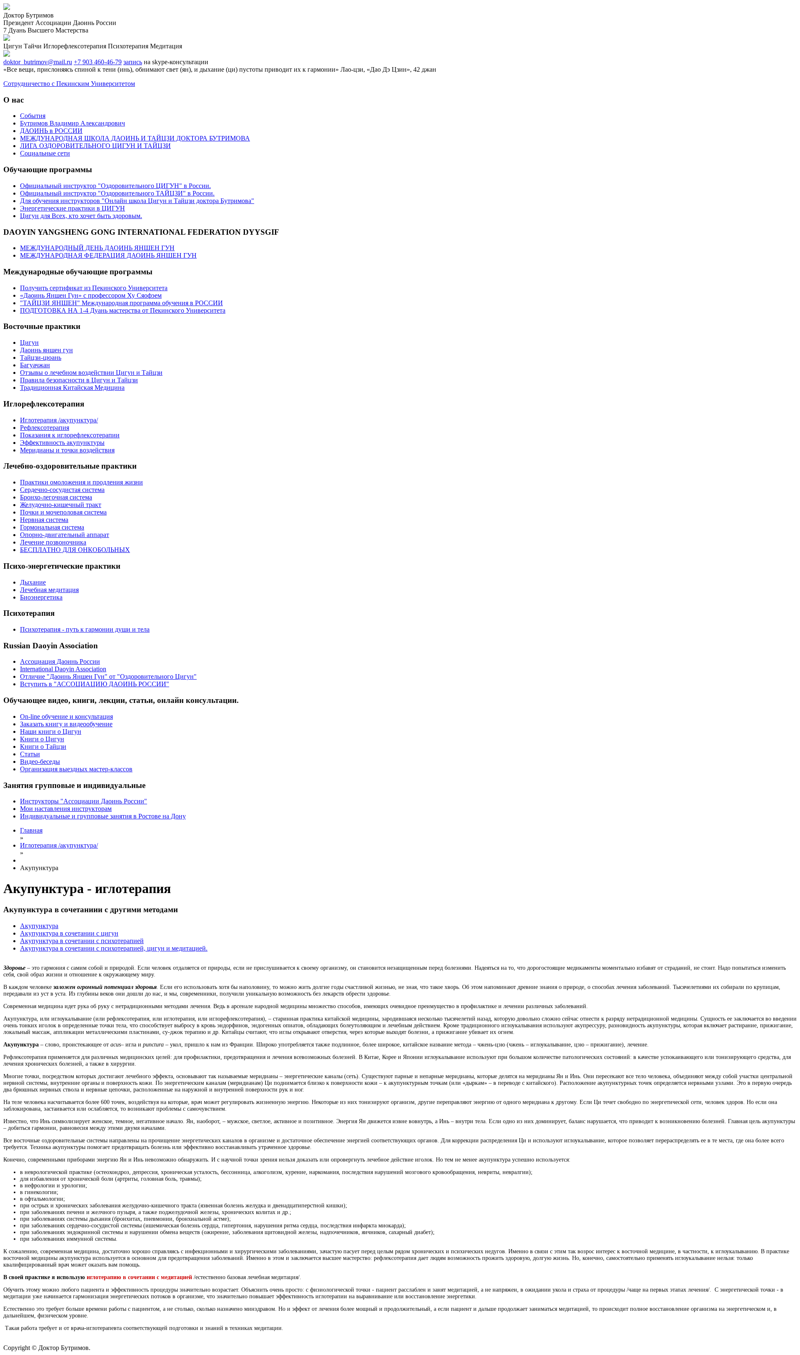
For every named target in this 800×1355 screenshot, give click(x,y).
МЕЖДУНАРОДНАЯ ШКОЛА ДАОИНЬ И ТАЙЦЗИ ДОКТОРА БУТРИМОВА (135, 138)
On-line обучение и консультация (66, 716)
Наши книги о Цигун (50, 731)
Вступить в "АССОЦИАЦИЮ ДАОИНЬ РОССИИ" (94, 684)
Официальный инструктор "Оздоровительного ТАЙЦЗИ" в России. (117, 193)
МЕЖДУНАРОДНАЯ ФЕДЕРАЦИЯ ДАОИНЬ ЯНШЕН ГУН (108, 255)
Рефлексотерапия (44, 427)
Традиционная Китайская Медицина (72, 387)
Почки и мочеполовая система (63, 512)
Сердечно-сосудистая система (62, 489)
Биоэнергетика (41, 597)
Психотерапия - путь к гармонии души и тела (85, 629)
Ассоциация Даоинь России (60, 661)
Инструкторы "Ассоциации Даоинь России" (83, 801)
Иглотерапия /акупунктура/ (59, 420)
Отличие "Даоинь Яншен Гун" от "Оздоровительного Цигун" (108, 676)
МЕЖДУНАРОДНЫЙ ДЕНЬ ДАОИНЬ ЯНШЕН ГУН (97, 247)
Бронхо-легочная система (56, 497)
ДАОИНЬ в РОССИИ (51, 130)
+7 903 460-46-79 (98, 61)
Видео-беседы (40, 761)
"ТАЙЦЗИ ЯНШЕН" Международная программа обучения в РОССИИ (121, 302)
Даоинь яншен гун (46, 350)
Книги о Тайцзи (43, 746)
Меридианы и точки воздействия (67, 450)
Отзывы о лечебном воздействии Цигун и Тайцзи (91, 372)
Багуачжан (35, 365)
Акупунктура (39, 925)
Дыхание (33, 582)
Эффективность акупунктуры (62, 442)
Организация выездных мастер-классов (76, 769)
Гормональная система (52, 527)
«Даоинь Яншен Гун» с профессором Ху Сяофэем (91, 295)
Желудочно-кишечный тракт (60, 504)
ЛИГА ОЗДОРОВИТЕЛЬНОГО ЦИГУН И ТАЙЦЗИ (95, 145)
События (32, 115)
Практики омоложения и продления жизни (81, 482)
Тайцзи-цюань (40, 357)
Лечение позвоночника (53, 542)
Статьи (30, 754)
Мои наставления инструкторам (66, 808)
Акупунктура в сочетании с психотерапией (82, 940)
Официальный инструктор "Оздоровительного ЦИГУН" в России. (115, 185)
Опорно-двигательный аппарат (64, 534)
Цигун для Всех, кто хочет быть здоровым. (81, 215)
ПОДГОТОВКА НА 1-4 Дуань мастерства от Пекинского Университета (122, 310)
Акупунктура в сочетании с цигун (69, 933)
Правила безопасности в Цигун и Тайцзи (79, 380)
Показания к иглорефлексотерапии (70, 435)
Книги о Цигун (42, 739)
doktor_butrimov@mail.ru (37, 61)
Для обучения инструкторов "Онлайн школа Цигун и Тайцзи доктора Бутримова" (137, 200)
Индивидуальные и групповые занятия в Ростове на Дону (103, 816)
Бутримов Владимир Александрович (72, 123)
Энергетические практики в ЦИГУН (72, 208)
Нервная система (44, 519)
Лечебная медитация (49, 589)
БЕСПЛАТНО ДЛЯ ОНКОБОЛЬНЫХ (75, 549)
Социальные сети (45, 153)
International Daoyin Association (63, 668)
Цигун (29, 342)
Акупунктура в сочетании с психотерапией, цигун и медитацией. (114, 948)
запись (132, 61)
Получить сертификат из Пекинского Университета (94, 287)
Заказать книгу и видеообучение (66, 724)
